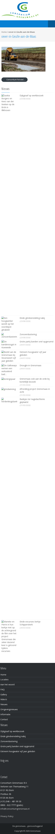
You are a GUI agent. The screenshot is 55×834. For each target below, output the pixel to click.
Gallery (3, 694)
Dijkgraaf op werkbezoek (31, 95)
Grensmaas (35, 831)
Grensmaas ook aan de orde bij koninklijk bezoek (35, 380)
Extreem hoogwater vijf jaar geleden (17, 751)
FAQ (2, 689)
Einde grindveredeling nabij (32, 318)
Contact (4, 719)
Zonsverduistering (28, 334)
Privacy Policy (6, 816)
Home (4, 32)
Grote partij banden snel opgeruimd (36, 341)
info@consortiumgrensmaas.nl (14, 808)
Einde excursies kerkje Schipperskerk (30, 623)
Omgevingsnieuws (9, 709)
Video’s (3, 699)
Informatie (5, 714)
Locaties (4, 679)
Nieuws (3, 704)
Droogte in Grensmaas (30, 365)
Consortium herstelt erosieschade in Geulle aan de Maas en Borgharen (17, 79)
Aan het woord (7, 684)
